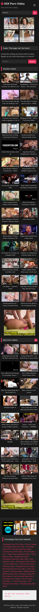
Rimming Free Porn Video (25, 561)
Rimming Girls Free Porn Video (14, 569)
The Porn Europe (19, 581)
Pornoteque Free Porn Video (13, 544)
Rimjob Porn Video (21, 557)
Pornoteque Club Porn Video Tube (15, 559)
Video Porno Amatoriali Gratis (19, 554)
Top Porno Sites (17, 571)
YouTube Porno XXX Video (12, 552)
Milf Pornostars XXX (9, 574)
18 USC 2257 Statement (15, 594)
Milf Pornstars (29, 571)
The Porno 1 (7, 581)
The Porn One (27, 579)
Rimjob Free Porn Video (25, 566)
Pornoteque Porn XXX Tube (14, 547)
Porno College (30, 544)
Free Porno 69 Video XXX (23, 576)
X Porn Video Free (11, 564)
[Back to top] (32, 606)
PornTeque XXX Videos (11, 579)
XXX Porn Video (14, 3)
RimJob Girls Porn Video (21, 549)
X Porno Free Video (26, 564)
